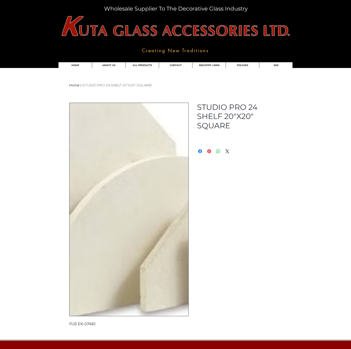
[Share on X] (227, 151)
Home (74, 85)
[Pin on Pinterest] (209, 151)
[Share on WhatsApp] (218, 151)
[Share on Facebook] (200, 151)
